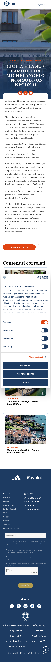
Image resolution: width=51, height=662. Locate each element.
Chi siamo (6, 497)
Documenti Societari (16, 646)
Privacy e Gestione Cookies (16, 625)
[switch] (44, 330)
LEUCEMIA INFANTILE (34, 509)
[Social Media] (12, 606)
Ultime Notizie (8, 505)
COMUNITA (29, 505)
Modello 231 (16, 636)
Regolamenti (16, 630)
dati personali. (37, 544)
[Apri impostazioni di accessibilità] (46, 649)
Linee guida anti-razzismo (16, 641)
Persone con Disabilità (11, 529)
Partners (6, 521)
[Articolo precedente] (40, 247)
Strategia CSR (38, 641)
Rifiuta (25, 382)
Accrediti (6, 525)
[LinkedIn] (39, 606)
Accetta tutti (25, 365)
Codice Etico (39, 630)
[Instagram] (25, 606)
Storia (5, 513)
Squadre (6, 517)
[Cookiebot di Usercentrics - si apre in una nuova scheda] (36, 277)
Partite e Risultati (9, 509)
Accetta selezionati (25, 374)
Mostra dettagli (36, 357)
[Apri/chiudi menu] (13, 4)
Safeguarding (39, 625)
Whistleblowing (39, 636)
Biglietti (6, 501)
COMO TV (28, 494)
